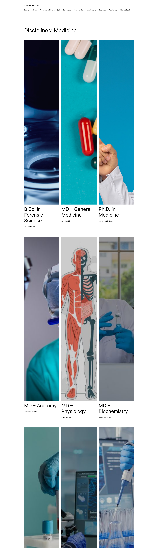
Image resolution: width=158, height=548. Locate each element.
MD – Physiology (73, 408)
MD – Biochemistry (113, 408)
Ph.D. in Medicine (109, 212)
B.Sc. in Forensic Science (33, 214)
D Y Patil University (31, 5)
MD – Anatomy (40, 405)
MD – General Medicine (76, 212)
